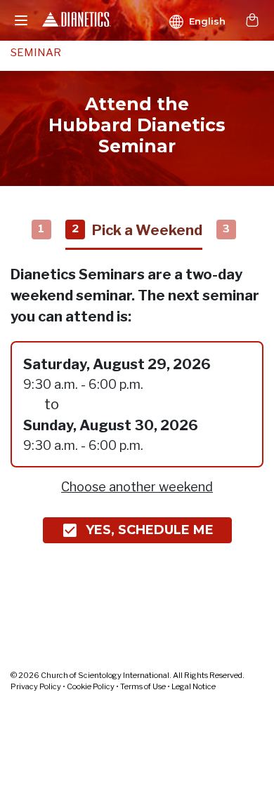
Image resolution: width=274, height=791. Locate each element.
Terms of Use (143, 686)
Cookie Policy (91, 686)
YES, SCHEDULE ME (150, 530)
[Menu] (21, 20)
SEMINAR (36, 52)
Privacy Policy (36, 686)
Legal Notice (193, 686)
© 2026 (127, 675)
